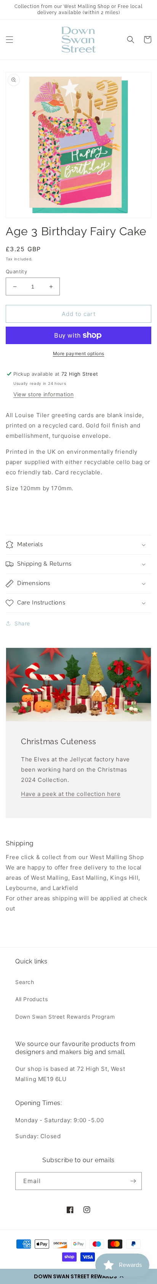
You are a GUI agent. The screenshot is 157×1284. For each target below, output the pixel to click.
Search (24, 982)
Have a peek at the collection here (70, 794)
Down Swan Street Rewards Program (65, 1016)
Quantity (16, 271)
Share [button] (22, 623)
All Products (31, 999)
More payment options (78, 353)
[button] (78, 1276)
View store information (43, 394)
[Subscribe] (133, 1181)
